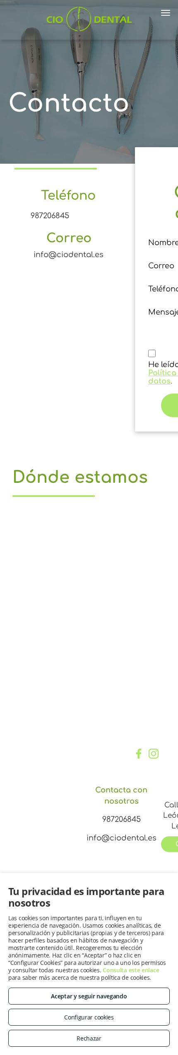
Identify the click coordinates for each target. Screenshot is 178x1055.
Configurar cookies (89, 1017)
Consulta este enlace (131, 970)
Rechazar (89, 1038)
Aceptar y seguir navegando (89, 996)
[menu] (165, 13)
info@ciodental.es (68, 255)
